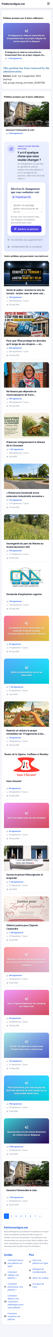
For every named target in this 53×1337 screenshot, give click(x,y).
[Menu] (48, 4)
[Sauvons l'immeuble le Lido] (26, 119)
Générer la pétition (28, 229)
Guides (8, 1254)
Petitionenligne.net (13, 3)
